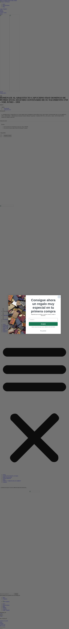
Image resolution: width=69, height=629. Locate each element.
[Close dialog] (59, 297)
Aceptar (43, 324)
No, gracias (43, 330)
